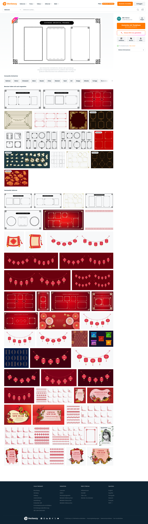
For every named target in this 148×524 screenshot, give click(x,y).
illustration (104, 81)
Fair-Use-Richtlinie (118, 518)
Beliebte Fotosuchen (66, 500)
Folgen (142, 19)
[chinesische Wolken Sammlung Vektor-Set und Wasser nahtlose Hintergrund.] (27, 159)
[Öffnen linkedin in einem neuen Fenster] (47, 518)
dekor (34, 81)
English (110, 490)
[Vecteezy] (10, 4)
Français (110, 500)
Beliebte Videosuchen (66, 503)
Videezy (36, 495)
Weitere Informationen (124, 50)
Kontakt (83, 493)
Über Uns (83, 495)
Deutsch (110, 498)
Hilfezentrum (85, 490)
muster (42, 81)
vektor (16, 81)
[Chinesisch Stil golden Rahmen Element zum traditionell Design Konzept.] (63, 220)
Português (111, 495)
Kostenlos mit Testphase (131, 26)
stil (71, 81)
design (78, 81)
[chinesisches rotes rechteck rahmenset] (50, 120)
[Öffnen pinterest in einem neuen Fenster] (49, 518)
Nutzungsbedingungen (93, 518)
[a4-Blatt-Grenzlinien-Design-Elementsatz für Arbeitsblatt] (58, 159)
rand (65, 81)
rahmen (8, 81)
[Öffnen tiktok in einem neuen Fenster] (52, 518)
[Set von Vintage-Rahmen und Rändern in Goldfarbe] (101, 120)
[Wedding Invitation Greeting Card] (106, 436)
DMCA (61, 493)
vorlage (95, 81)
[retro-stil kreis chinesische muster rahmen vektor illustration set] (13, 140)
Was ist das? (132, 46)
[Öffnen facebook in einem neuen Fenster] (41, 518)
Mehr (55, 4)
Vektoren (22, 4)
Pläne (99, 4)
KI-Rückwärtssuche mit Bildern (42, 505)
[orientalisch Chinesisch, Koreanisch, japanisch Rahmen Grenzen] (16, 358)
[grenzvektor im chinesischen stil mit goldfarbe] (78, 120)
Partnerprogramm (65, 495)
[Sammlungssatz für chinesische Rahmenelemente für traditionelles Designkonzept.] (97, 99)
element (57, 81)
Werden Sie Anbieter (87, 498)
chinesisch (25, 81)
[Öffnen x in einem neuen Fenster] (55, 518)
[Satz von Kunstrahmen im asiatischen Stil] (41, 140)
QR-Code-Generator (39, 510)
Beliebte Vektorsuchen (66, 498)
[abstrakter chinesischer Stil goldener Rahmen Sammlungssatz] (103, 140)
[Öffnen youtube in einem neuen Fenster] (58, 518)
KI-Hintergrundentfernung (41, 508)
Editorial (47, 4)
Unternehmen (38, 498)
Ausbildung (37, 500)
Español (110, 493)
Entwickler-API (38, 503)
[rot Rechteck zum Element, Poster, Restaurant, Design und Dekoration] (99, 220)
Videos (39, 4)
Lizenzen (62, 490)
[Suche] (138, 10)
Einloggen (139, 4)
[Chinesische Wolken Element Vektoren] (16, 178)
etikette (86, 81)
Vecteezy (36, 493)
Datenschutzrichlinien (106, 518)
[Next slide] (110, 81)
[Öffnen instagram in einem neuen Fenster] (44, 518)
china (49, 81)
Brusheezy (37, 490)
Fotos (31, 4)
